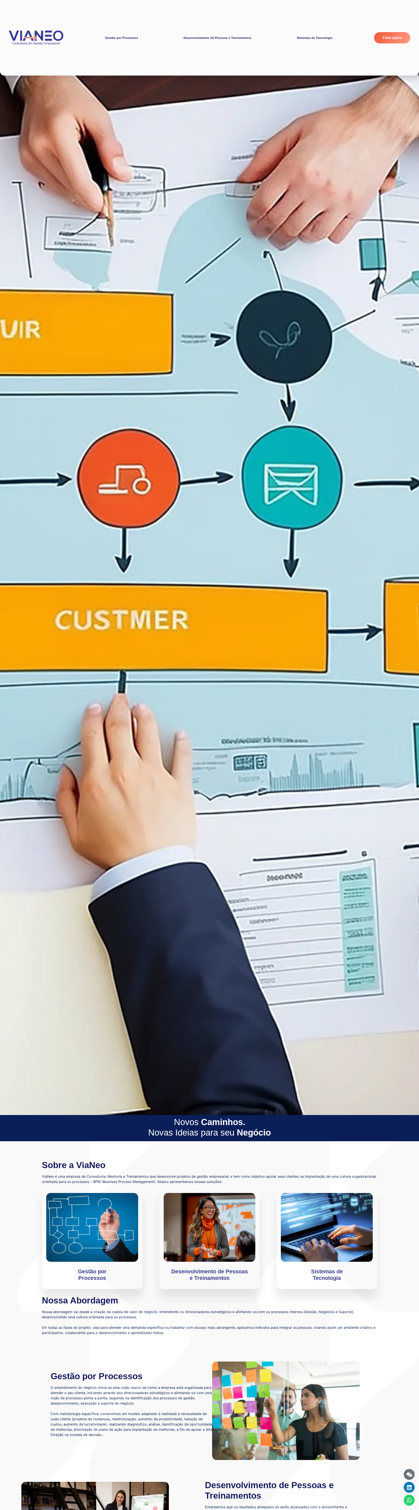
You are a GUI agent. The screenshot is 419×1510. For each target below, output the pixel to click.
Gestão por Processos (121, 38)
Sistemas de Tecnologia (314, 38)
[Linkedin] (409, 1487)
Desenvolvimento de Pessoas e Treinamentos (217, 38)
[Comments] (409, 1474)
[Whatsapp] (409, 1500)
